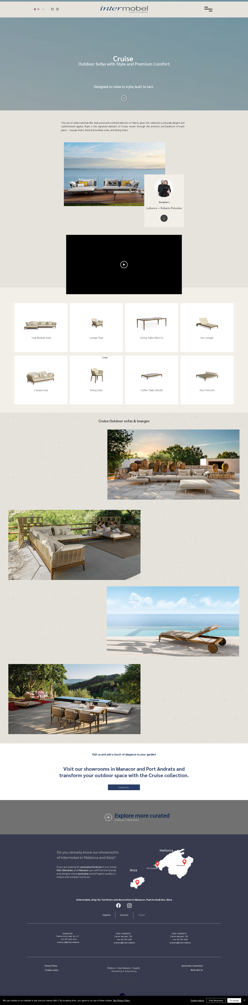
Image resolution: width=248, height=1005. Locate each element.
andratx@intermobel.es (124, 942)
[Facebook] (52, 9)
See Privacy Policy (121, 1000)
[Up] (164, 218)
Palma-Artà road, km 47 (68, 936)
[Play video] (124, 264)
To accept (234, 1000)
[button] (208, 9)
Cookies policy (51, 970)
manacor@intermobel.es (68, 942)
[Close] (244, 1000)
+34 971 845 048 (68, 939)
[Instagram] (57, 9)
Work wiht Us (197, 970)
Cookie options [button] (197, 1000)
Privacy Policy (51, 965)
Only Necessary (216, 1000)
